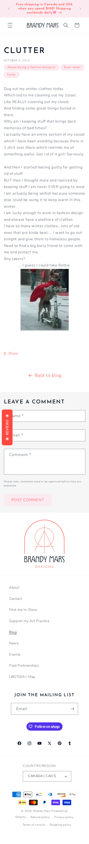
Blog (13, 632)
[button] (10, 25)
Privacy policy (64, 817)
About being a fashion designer (31, 67)
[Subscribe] (72, 709)
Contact (15, 598)
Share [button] (13, 353)
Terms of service (34, 825)
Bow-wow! (72, 67)
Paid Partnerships (24, 665)
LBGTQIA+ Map (22, 676)
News (14, 643)
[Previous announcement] (9, 9)
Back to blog (48, 375)
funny (11, 75)
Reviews (7, 427)
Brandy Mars (41, 811)
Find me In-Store (23, 609)
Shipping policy (60, 825)
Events (15, 654)
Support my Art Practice (29, 620)
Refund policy (40, 817)
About (14, 587)
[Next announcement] (80, 9)
